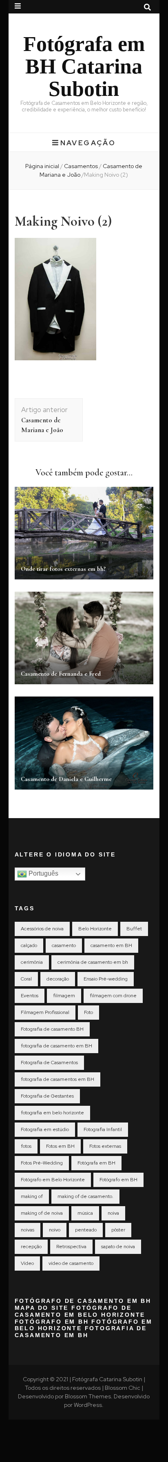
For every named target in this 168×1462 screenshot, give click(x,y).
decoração (57, 979)
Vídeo (27, 1263)
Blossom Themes (88, 1396)
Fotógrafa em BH (96, 1163)
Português (42, 873)
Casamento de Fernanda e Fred (61, 673)
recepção (31, 1246)
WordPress (88, 1405)
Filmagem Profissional (45, 1012)
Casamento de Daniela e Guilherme (66, 779)
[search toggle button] (147, 7)
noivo (54, 1230)
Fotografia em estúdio (45, 1129)
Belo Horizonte (95, 928)
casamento (64, 945)
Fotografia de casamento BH (52, 1029)
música (85, 1213)
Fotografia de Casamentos (49, 1062)
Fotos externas (105, 1146)
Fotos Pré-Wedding (42, 1163)
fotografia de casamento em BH (56, 1046)
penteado (86, 1230)
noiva (113, 1213)
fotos (26, 1146)
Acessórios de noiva (42, 928)
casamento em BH (111, 945)
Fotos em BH (60, 1146)
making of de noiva (42, 1213)
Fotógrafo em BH (118, 1179)
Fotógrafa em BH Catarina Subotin (84, 66)
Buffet (134, 928)
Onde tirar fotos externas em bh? (63, 568)
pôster (118, 1230)
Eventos (29, 995)
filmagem (64, 995)
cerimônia (32, 962)
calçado (29, 945)
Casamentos (81, 166)
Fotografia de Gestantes (47, 1096)
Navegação (88, 142)
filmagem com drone (113, 995)
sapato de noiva (118, 1246)
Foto (88, 1012)
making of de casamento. (85, 1196)
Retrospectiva (71, 1246)
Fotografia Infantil (103, 1129)
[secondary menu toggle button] (18, 6)
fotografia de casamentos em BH (57, 1079)
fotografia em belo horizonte (52, 1112)
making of (32, 1196)
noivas (27, 1230)
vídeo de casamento (71, 1263)
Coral (26, 979)
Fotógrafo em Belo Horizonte (53, 1179)
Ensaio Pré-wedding (106, 979)
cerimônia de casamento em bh (92, 962)
